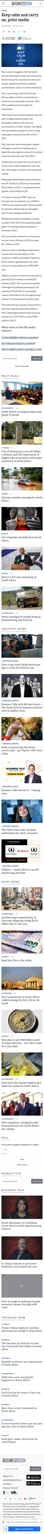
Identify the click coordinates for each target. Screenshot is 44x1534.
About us (7, 1476)
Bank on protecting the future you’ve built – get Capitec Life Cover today (21, 750)
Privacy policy (10, 1488)
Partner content (10, 661)
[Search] (41, 3)
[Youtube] (25, 1498)
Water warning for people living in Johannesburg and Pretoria (21, 618)
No (5, 1153)
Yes (5, 1149)
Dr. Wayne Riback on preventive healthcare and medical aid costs (19, 1265)
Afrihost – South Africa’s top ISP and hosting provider (20, 871)
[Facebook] (3, 31)
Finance (5, 957)
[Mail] (24, 31)
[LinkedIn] (14, 31)
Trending (5, 1358)
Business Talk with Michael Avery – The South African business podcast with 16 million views (22, 707)
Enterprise (6, 993)
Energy (4, 494)
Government (7, 408)
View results (22, 1164)
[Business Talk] (32, 1498)
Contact (7, 1484)
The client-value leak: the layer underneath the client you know (19, 831)
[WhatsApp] (19, 31)
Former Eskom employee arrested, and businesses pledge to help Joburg (21, 1329)
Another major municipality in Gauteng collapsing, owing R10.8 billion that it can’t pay (19, 920)
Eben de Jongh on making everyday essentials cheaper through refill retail (20, 1304)
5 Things (5, 448)
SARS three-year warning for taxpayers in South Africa (17, 1379)
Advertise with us (12, 1480)
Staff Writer (6, 26)
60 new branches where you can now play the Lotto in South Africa (21, 1425)
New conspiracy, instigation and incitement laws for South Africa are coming (20, 1125)
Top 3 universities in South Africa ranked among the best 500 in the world (20, 1000)
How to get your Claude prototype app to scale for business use (20, 666)
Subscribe (37, 358)
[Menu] (3, 3)
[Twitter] (9, 31)
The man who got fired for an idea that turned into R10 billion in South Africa (21, 1346)
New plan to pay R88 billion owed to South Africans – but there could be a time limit (21, 1043)
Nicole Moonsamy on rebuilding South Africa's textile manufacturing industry (21, 1225)
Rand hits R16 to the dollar (16, 960)
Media (4, 11)
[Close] (41, 1521)
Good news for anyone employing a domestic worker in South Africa (21, 1084)
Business (5, 1340)
